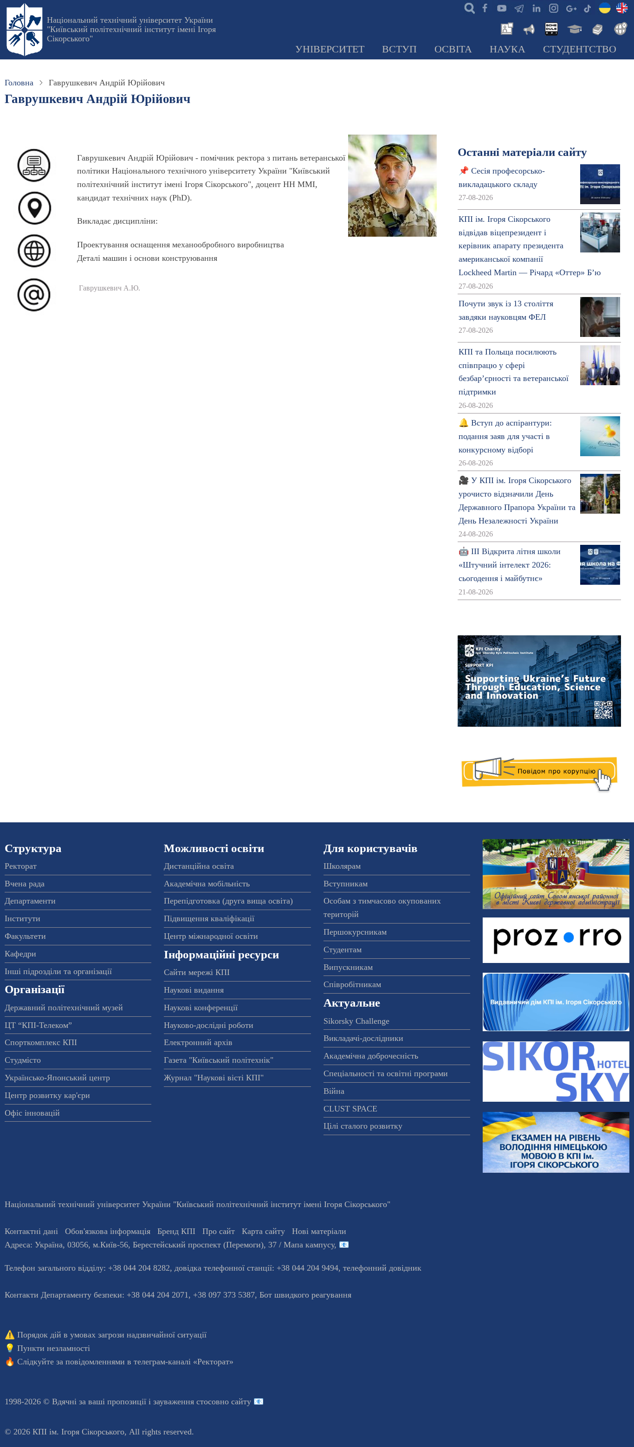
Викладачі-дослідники (363, 1038)
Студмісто (23, 1060)
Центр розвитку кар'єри (47, 1095)
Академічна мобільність (207, 883)
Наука (507, 49)
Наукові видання (194, 990)
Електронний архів (198, 1042)
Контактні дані (31, 1231)
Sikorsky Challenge (356, 1021)
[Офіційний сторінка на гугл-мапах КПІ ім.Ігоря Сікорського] (570, 7)
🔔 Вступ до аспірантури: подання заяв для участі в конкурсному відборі (505, 436)
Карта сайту (263, 1231)
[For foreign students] (619, 27)
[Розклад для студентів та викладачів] (551, 27)
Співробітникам (352, 984)
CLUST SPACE (350, 1108)
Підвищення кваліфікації (209, 918)
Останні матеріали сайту (522, 152)
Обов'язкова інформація (107, 1231)
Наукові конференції (201, 1007)
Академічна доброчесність (370, 1055)
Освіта (453, 49)
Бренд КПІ (176, 1231)
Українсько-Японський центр (57, 1077)
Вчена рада (25, 883)
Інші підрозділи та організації (58, 971)
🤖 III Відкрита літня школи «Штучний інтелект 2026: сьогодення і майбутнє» (510, 565)
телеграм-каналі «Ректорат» (183, 1361)
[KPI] (622, 7)
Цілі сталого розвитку (362, 1125)
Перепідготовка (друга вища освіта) (228, 900)
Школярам (342, 866)
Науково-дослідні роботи (208, 1025)
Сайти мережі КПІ (197, 972)
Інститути (22, 918)
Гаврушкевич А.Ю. (109, 288)
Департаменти (30, 900)
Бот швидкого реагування (305, 1294)
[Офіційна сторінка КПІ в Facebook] (484, 7)
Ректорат (21, 866)
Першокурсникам (355, 932)
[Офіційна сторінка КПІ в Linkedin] (536, 7)
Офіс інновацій (32, 1113)
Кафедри (20, 953)
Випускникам (348, 967)
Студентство (579, 49)
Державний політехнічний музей (64, 1007)
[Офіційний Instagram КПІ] (553, 7)
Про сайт (218, 1231)
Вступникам (345, 883)
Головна (19, 82)
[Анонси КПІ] (528, 27)
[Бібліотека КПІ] (596, 27)
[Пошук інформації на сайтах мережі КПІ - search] (467, 7)
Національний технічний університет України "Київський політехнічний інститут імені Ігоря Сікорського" (131, 29)
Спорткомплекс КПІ (41, 1042)
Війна (333, 1091)
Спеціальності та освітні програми (385, 1073)
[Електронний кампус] (573, 27)
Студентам (342, 949)
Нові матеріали (319, 1231)
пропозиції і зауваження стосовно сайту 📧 (185, 1401)
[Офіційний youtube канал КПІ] (501, 7)
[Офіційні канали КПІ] (518, 7)
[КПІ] (604, 7)
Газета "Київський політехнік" (218, 1060)
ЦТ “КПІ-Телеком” (38, 1025)
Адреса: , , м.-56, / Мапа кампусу (169, 1244)
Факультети (25, 936)
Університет (329, 49)
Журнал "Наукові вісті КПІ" (214, 1077)
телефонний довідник (382, 1268)
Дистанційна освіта (199, 866)
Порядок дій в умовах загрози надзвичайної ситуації (112, 1334)
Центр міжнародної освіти (211, 936)
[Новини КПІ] (505, 27)
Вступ (399, 49)
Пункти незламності (53, 1348)
